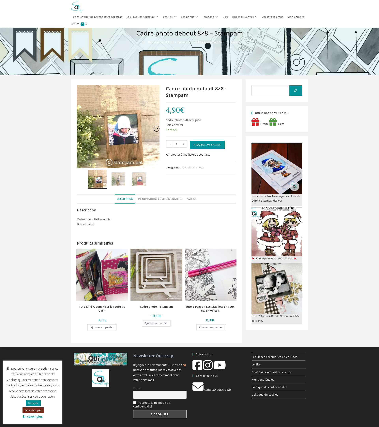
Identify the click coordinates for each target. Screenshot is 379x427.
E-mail (137, 388)
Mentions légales (263, 379)
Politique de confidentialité (269, 387)
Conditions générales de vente (272, 372)
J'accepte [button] (33, 403)
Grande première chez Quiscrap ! (274, 258)
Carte (280, 124)
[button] (188, 154)
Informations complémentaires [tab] (160, 199)
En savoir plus (32, 416)
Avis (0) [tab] (191, 199)
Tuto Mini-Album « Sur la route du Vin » (102, 309)
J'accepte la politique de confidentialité (151, 404)
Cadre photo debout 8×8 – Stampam (215, 42)
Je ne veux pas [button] (33, 410)
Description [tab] (125, 199)
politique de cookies (265, 394)
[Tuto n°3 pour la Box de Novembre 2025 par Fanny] (276, 288)
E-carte (263, 124)
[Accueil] (143, 42)
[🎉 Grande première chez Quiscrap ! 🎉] (276, 231)
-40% (184, 167)
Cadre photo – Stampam (156, 306)
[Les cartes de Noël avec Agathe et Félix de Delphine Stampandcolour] (276, 168)
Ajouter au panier (207, 144)
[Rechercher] (295, 90)
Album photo (195, 167)
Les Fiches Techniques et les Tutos (274, 357)
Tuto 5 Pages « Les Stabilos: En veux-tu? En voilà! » (210, 309)
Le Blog (256, 364)
